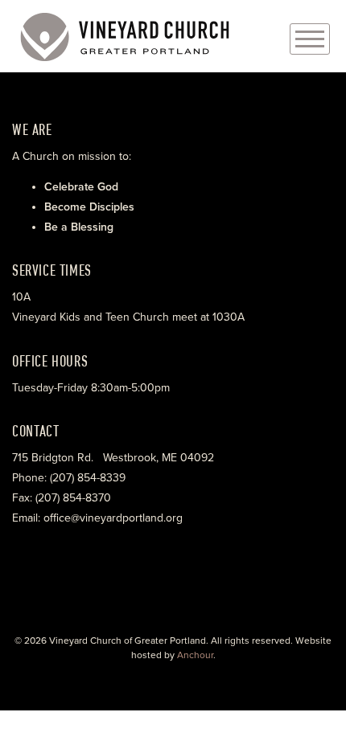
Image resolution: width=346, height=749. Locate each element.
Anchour (195, 655)
